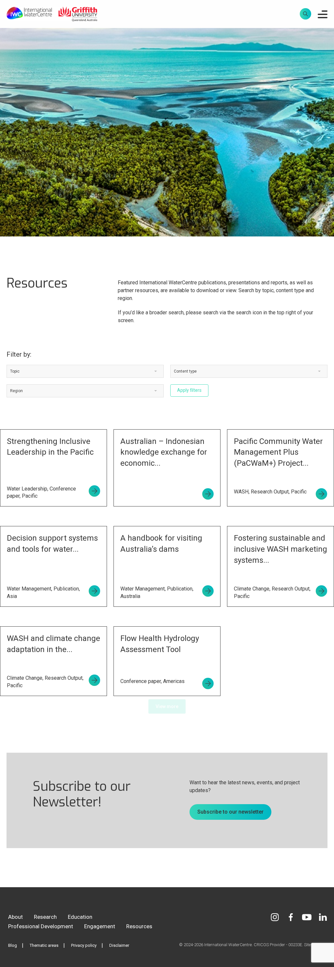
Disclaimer (119, 945)
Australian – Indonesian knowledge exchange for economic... (163, 452)
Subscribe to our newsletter (230, 812)
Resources (139, 926)
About (15, 917)
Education (80, 917)
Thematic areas (44, 945)
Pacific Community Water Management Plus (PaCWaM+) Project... (278, 452)
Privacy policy (84, 945)
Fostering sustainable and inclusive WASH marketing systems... (280, 548)
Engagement (99, 926)
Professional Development (40, 926)
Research (45, 917)
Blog (12, 945)
